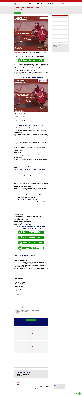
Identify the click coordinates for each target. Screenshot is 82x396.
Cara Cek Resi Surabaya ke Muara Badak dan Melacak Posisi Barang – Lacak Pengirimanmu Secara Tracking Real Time (59, 32)
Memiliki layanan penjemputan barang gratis (21, 303)
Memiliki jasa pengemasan (19, 304)
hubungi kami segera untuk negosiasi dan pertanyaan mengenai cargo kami (24, 307)
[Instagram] (17, 388)
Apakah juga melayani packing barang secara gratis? (22, 311)
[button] (31, 353)
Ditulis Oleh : (16, 314)
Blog (41, 3)
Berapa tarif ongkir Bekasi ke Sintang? (20, 309)
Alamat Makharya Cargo (18, 312)
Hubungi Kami (52, 3)
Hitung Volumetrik (46, 3)
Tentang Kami (31, 3)
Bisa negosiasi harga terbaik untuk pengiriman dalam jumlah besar (24, 305)
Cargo (23, 52)
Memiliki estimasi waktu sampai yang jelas (21, 306)
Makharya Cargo (18, 127)
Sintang (29, 52)
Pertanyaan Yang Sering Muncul (19, 308)
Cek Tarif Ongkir (36, 3)
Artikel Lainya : (17, 313)
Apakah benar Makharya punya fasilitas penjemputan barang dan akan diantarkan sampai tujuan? (27, 310)
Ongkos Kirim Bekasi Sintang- (18, 52)
